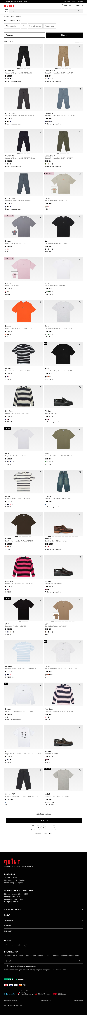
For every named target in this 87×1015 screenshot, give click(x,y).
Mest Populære (16, 16)
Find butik (67, 1)
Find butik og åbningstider (14, 883)
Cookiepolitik (78, 1000)
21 (54, 828)
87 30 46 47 (15, 878)
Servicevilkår (57, 970)
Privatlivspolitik (45, 970)
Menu (6, 12)
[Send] (79, 961)
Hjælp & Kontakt (77, 1)
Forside (6, 16)
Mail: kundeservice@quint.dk (15, 880)
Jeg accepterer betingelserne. (16, 966)
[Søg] (79, 11)
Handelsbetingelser (10, 1000)
